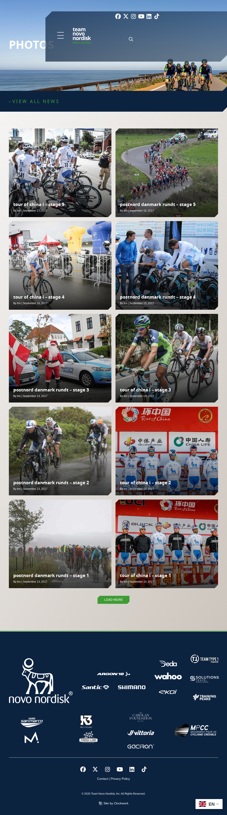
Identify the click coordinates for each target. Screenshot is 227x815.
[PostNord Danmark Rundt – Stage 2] (60, 451)
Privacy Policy (120, 778)
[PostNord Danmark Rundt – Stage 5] (166, 172)
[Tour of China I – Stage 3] (166, 358)
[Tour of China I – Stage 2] (166, 451)
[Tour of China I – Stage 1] (166, 544)
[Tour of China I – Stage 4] (60, 265)
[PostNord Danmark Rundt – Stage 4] (166, 265)
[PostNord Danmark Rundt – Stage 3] (60, 358)
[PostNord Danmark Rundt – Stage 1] (60, 544)
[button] (60, 35)
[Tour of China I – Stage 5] (60, 172)
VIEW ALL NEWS (36, 101)
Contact (102, 778)
